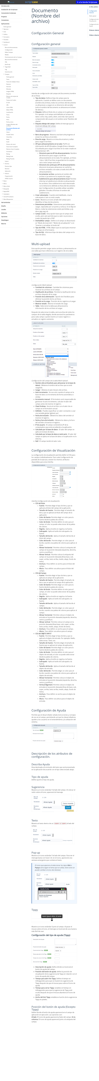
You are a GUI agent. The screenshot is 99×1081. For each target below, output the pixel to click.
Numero (8, 84)
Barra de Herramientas (11, 47)
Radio (7, 139)
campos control (62, 5)
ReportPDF (6, 191)
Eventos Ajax (8, 166)
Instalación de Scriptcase (9, 9)
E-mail (8, 102)
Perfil (7, 142)
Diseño (3, 206)
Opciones (6, 29)
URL (7, 105)
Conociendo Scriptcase (8, 13)
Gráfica (5, 34)
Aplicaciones (5, 24)
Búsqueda (6, 189)
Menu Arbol (6, 186)
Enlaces (7, 173)
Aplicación (7, 171)
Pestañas (5, 39)
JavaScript (7, 64)
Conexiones (5, 20)
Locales (3, 209)
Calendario (6, 194)
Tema (7, 115)
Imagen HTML (10, 91)
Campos (7, 74)
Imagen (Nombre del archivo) (11, 125)
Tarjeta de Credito (11, 100)
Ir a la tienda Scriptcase (87, 2)
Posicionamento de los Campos (13, 57)
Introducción (5, 6)
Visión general (7, 27)
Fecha (8, 117)
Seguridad (7, 67)
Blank (4, 181)
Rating (8, 154)
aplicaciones (35, 5)
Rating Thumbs (10, 159)
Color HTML (9, 107)
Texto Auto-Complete (12, 146)
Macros (3, 224)
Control (5, 45)
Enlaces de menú (11, 144)
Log (6, 69)
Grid (4, 32)
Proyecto (4, 17)
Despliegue (5, 220)
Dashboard (6, 42)
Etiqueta (8, 94)
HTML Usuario (9, 178)
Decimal (8, 86)
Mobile (7, 55)
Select (8, 132)
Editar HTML (9, 110)
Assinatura (9, 151)
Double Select (10, 134)
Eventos (7, 163)
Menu (5, 183)
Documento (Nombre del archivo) (13, 129)
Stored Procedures (8, 196)
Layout (7, 161)
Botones (7, 168)
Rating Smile (9, 156)
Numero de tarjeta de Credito (12, 97)
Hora (7, 119)
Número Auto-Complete (12, 149)
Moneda (8, 89)
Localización (9, 112)
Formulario (6, 37)
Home (26, 5)
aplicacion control (48, 5)
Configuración (8, 50)
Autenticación (8, 72)
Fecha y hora (9, 122)
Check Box (9, 137)
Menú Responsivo (8, 199)
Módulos (4, 213)
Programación (9, 176)
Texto (7, 79)
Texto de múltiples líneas (13, 82)
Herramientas (5, 202)
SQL (6, 62)
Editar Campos (9, 52)
